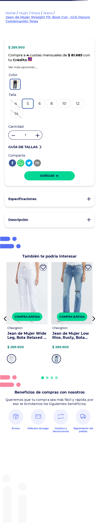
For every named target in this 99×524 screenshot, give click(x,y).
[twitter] (29, 163)
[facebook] (12, 163)
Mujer (24, 13)
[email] (37, 163)
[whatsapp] (20, 163)
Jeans (48, 13)
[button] (22, 67)
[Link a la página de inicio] (11, 13)
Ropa (35, 13)
